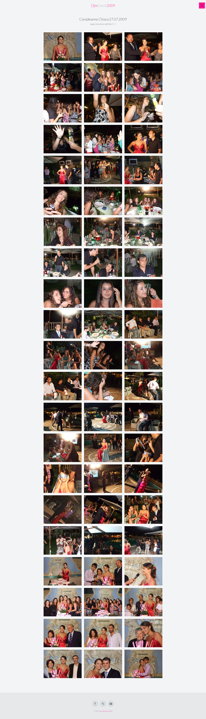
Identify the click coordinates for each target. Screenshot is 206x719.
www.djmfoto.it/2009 (105, 711)
